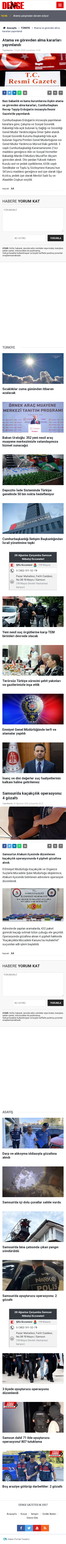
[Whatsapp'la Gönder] (19, 93)
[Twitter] (9, 93)
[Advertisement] (33, 304)
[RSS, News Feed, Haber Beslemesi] (45, 1528)
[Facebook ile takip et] (21, 1528)
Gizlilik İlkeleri (49, 1514)
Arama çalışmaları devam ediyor (31, 15)
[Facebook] (4, 93)
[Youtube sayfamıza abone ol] (37, 1528)
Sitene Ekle (32, 1518)
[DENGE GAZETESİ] (13, 4)
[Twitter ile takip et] (29, 1528)
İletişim (34, 1514)
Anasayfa (11, 28)
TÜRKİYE (25, 28)
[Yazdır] (25, 93)
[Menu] (60, 5)
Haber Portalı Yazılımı (18, 1539)
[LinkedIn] (14, 93)
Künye (24, 1514)
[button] (49, 93)
